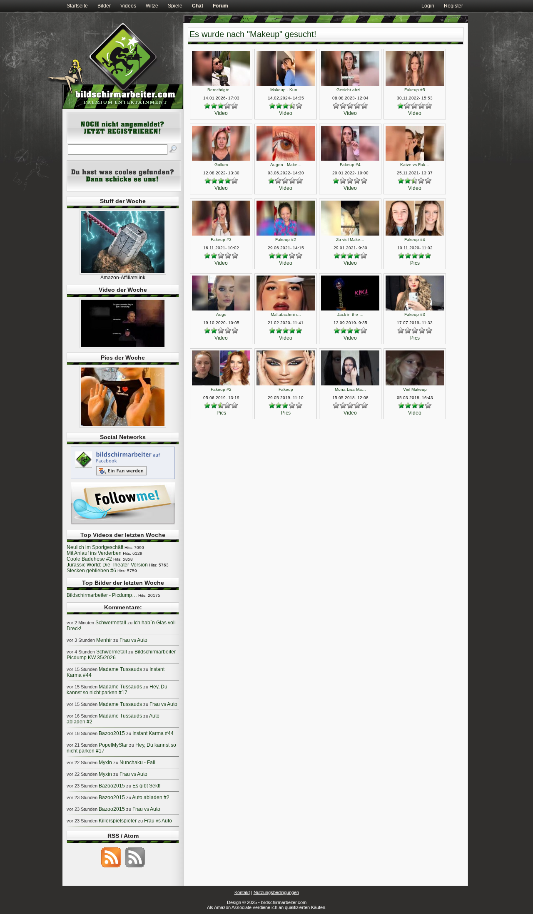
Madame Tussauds (120, 669)
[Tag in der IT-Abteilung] (123, 347)
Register (453, 6)
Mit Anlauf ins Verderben (94, 553)
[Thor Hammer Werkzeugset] (123, 273)
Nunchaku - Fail (137, 762)
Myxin (105, 762)
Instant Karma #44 (153, 733)
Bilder (104, 6)
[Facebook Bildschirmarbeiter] (123, 479)
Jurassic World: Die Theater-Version (107, 565)
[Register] (124, 141)
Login (427, 6)
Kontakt (242, 892)
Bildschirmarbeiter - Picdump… (102, 595)
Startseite (77, 6)
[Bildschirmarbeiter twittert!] (123, 524)
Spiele (175, 6)
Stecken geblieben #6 (91, 571)
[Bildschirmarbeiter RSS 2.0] (111, 867)
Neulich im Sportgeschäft (95, 547)
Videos (128, 6)
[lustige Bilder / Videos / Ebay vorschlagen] (124, 190)
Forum (220, 6)
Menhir (104, 640)
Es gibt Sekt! (146, 786)
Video (221, 113)
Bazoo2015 (112, 733)
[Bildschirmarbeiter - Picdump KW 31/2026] (123, 426)
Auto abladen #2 (150, 797)
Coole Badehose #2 (89, 559)
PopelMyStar (113, 745)
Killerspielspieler (118, 821)
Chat (197, 6)
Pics (415, 263)
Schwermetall (110, 623)
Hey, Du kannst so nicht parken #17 (117, 689)
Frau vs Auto (133, 640)
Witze (152, 6)
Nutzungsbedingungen (276, 892)
